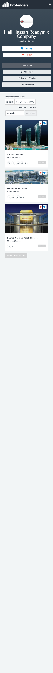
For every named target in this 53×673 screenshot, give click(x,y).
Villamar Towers (15, 154)
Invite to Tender (28, 78)
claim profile (26, 65)
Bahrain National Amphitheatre (22, 238)
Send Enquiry (28, 85)
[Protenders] (15, 3)
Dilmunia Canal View (17, 188)
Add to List (28, 72)
